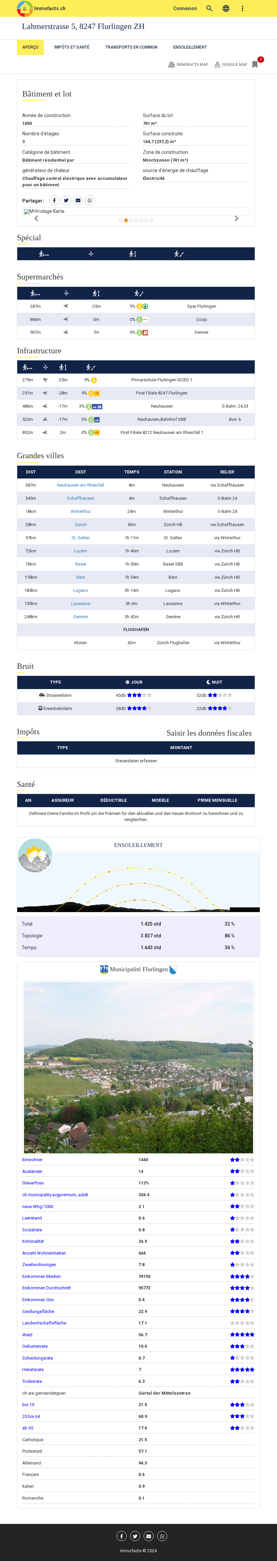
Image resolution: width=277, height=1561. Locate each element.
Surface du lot (158, 115)
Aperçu (30, 47)
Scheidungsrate (37, 1358)
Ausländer (32, 1171)
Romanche (32, 1498)
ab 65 (27, 1427)
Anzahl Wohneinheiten (44, 1253)
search (209, 8)
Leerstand (32, 1218)
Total (27, 924)
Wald (27, 1334)
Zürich (81, 524)
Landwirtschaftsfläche (44, 1322)
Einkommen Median (41, 1276)
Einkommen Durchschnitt (46, 1287)
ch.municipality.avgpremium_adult (55, 1194)
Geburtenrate (35, 1346)
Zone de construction (165, 152)
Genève (80, 616)
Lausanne (80, 603)
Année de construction (46, 115)
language (226, 8)
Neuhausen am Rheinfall (80, 485)
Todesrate (32, 1381)
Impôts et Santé (72, 47)
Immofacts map (192, 64)
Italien (28, 1486)
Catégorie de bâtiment (46, 152)
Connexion (185, 8)
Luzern (80, 550)
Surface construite (163, 133)
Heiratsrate (33, 1369)
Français (30, 1474)
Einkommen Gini (38, 1299)
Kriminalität (33, 1241)
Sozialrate (32, 1229)
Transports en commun (131, 47)
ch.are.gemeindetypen (44, 1393)
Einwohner (32, 1159)
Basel (80, 564)
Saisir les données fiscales (209, 733)
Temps (29, 947)
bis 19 (28, 1404)
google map (234, 64)
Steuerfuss (33, 1182)
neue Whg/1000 (37, 1206)
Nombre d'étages (40, 133)
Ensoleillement (190, 47)
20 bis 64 (31, 1416)
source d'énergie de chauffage (175, 170)
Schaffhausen (80, 498)
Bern (80, 577)
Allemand (31, 1463)
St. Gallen (81, 537)
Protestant (32, 1451)
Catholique (32, 1439)
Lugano (80, 590)
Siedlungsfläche (38, 1311)
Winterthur (81, 511)
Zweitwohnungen (39, 1264)
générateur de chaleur (46, 170)
